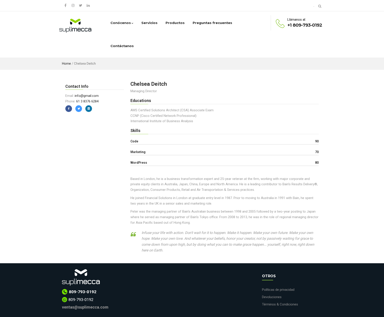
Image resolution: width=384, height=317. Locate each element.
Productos (175, 23)
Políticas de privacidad (278, 290)
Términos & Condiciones (280, 304)
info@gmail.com (87, 96)
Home (66, 64)
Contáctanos (122, 46)
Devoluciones (272, 297)
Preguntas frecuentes (212, 23)
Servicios (149, 23)
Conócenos (120, 23)
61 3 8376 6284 (87, 101)
